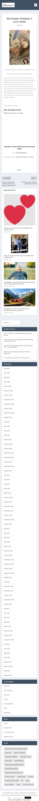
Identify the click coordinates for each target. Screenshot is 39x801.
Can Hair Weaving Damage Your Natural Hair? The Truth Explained (18, 346)
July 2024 (6, 475)
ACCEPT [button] (28, 798)
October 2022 (8, 568)
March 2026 (7, 386)
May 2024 (7, 484)
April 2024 (7, 488)
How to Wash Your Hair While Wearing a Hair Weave (18, 334)
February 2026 (8, 391)
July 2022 (6, 582)
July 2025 (6, 422)
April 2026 (7, 382)
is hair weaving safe (12, 780)
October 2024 (8, 462)
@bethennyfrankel (21, 153)
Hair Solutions (25, 757)
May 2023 (7, 537)
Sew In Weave (9, 784)
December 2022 (8, 560)
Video (5, 708)
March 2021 (7, 626)
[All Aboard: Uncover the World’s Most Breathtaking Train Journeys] (19, 297)
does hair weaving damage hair (16, 749)
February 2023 (8, 551)
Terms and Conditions (15, 800)
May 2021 (7, 617)
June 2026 (7, 373)
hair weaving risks (11, 769)
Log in (6, 723)
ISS (22, 780)
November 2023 (9, 511)
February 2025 (8, 444)
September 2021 (9, 600)
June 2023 (7, 533)
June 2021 (7, 613)
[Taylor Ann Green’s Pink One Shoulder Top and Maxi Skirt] (19, 209)
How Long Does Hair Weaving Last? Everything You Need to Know (18, 340)
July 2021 (6, 608)
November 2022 (9, 564)
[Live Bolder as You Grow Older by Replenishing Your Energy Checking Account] (19, 271)
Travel (6, 699)
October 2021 (8, 595)
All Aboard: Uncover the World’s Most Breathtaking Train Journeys (16, 309)
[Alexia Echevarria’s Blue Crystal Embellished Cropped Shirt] (19, 243)
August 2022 (8, 577)
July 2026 (6, 368)
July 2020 (6, 644)
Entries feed (8, 728)
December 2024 (8, 453)
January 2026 (8, 395)
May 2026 (7, 377)
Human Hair (21, 777)
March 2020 (7, 662)
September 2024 (9, 466)
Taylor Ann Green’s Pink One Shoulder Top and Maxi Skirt (18, 228)
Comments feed (9, 732)
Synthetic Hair (28, 784)
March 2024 (7, 493)
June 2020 (7, 648)
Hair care (19, 25)
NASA (27, 780)
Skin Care (7, 695)
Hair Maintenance (11, 757)
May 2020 (7, 653)
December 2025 (8, 399)
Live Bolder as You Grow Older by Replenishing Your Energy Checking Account (19, 283)
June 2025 (7, 426)
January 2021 (8, 635)
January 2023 (8, 555)
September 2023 (9, 519)
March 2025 (7, 439)
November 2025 (9, 404)
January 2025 (8, 448)
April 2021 (7, 622)
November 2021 (9, 591)
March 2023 (7, 546)
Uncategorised (8, 704)
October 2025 (8, 408)
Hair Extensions (19, 753)
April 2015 (7, 671)
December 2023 (8, 506)
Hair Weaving (8, 690)
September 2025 (9, 413)
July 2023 (6, 528)
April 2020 (7, 657)
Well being (7, 713)
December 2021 (8, 586)
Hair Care (8, 753)
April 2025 (7, 435)
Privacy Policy (26, 800)
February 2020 (8, 666)
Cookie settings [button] (17, 798)
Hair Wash (8, 761)
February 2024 (8, 497)
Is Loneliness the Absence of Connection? (17, 358)
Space (18, 784)
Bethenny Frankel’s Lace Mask (25, 157)
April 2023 (7, 542)
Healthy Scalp (10, 777)
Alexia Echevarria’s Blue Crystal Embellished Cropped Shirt (18, 256)
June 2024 (7, 479)
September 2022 (9, 573)
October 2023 (8, 515)
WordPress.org (8, 736)
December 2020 (8, 640)
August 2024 (8, 471)
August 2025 (8, 417)
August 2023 (8, 524)
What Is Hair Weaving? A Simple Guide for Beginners (17, 352)
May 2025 (7, 431)
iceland (30, 777)
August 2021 (8, 604)
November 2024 (9, 457)
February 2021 (8, 631)
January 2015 (8, 675)
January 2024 (8, 502)
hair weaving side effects (14, 773)
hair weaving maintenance (14, 765)
